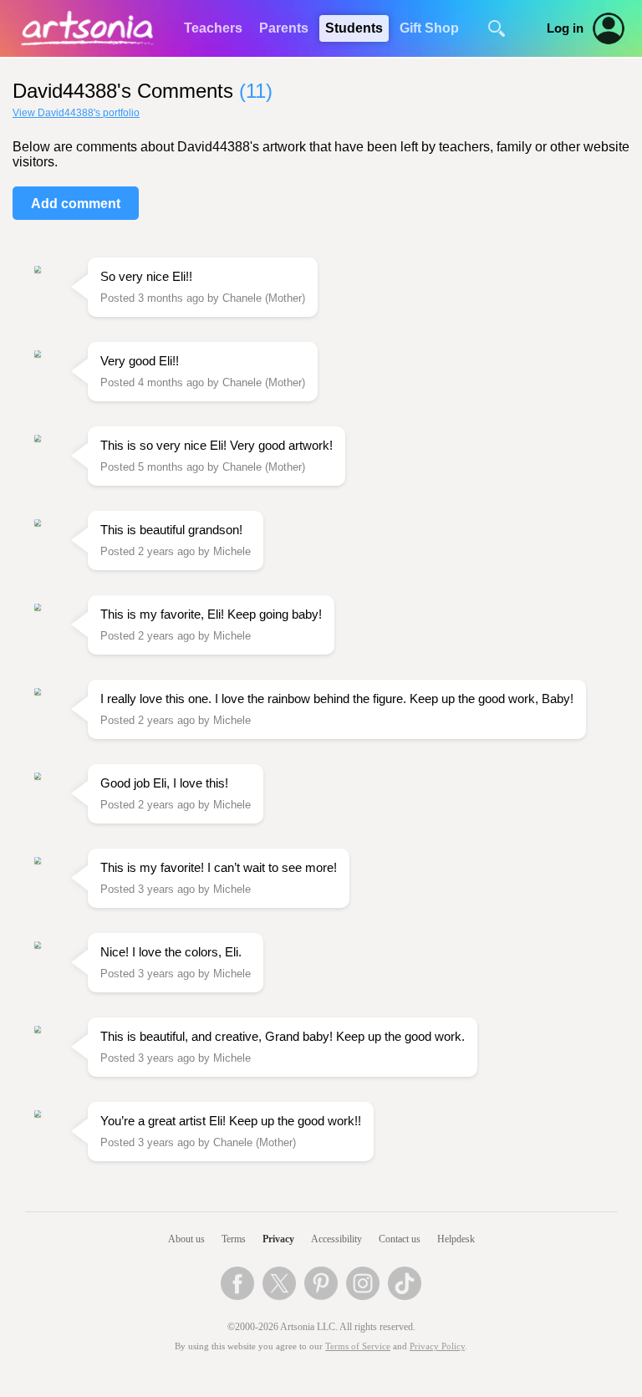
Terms (234, 1239)
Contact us (399, 1239)
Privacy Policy (437, 1346)
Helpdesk (456, 1239)
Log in (565, 28)
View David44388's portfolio (76, 113)
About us (186, 1239)
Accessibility (336, 1239)
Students (354, 28)
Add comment (75, 203)
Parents (283, 28)
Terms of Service (357, 1346)
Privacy (278, 1239)
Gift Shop (429, 28)
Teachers (213, 28)
